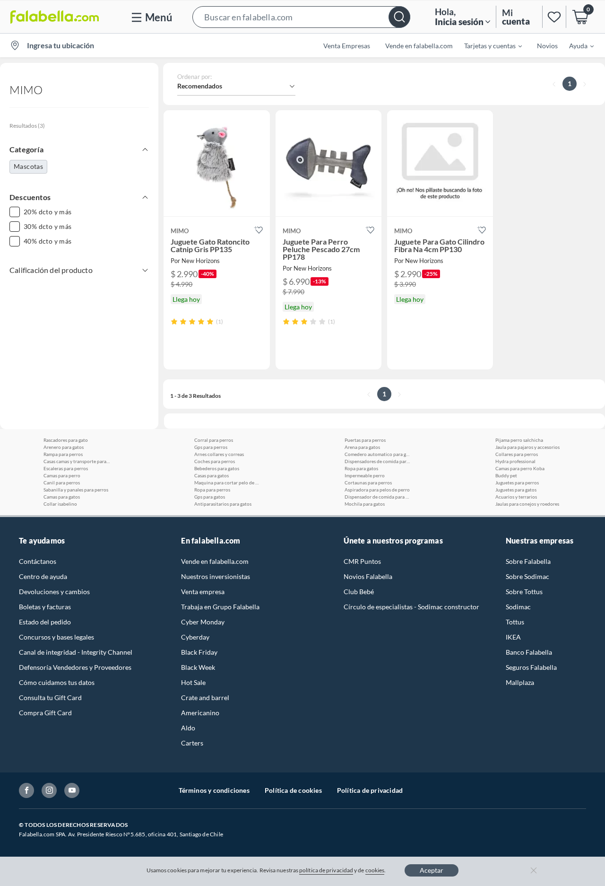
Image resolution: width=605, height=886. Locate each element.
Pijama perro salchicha (519, 440)
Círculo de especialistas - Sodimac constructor (411, 607)
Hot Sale (193, 682)
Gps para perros (210, 447)
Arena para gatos (362, 447)
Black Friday (199, 652)
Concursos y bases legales (56, 637)
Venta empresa (203, 592)
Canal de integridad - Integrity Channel (75, 652)
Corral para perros (213, 440)
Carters (192, 743)
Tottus (515, 622)
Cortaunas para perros (368, 482)
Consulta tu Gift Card (50, 697)
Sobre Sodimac (527, 576)
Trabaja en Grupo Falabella (220, 607)
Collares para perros (516, 454)
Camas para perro (61, 475)
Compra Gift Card (45, 713)
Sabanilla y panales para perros (75, 489)
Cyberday (195, 637)
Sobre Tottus (524, 592)
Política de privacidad (370, 790)
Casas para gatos (211, 475)
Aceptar (431, 870)
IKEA (513, 637)
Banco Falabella (529, 652)
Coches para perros (214, 461)
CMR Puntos (362, 561)
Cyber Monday (203, 622)
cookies (375, 870)
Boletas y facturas (45, 607)
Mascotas (28, 166)
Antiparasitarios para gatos (222, 504)
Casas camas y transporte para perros (76, 461)
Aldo (188, 728)
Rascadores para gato (65, 440)
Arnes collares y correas (219, 454)
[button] (301, 16)
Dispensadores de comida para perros (378, 461)
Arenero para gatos (63, 447)
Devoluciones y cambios (54, 592)
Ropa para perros (212, 489)
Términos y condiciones (214, 790)
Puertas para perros (365, 440)
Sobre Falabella (528, 561)
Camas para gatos (61, 497)
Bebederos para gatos (216, 468)
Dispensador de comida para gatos (378, 497)
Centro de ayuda (43, 576)
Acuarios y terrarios (516, 497)
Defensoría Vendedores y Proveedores (75, 667)
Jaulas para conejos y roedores (527, 504)
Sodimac (518, 607)
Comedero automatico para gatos (378, 454)
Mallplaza (520, 682)
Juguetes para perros (517, 482)
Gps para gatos (209, 497)
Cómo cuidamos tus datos (57, 682)
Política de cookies (293, 790)
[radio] (174, 321)
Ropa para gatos (361, 468)
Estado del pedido (45, 622)
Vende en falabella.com (215, 561)
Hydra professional (515, 461)
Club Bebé (359, 592)
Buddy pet (506, 475)
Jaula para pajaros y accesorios (527, 447)
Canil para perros (61, 482)
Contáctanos (37, 561)
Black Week (198, 667)
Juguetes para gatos (515, 489)
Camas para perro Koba (519, 468)
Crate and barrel (205, 697)
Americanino (200, 713)
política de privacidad (326, 870)
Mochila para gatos (365, 504)
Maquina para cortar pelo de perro (227, 482)
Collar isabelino (60, 504)
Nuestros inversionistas (215, 576)
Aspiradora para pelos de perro (377, 489)
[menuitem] (487, 45)
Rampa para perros (63, 454)
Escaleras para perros (65, 468)
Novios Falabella (368, 576)
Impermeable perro (365, 475)
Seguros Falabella (531, 667)
